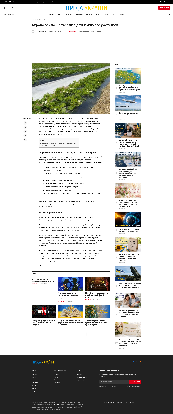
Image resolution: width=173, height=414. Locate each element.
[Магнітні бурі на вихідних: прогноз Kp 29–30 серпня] (128, 219)
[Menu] (169, 15)
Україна (51, 14)
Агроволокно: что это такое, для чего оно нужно (59, 143)
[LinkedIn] (25, 131)
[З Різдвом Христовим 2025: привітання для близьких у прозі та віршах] (97, 311)
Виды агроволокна (49, 145)
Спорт (113, 14)
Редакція (166, 2)
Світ (59, 14)
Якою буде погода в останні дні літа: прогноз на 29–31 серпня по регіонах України (129, 88)
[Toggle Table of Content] (75, 140)
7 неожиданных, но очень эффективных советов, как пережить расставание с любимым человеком (68, 296)
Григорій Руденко (41, 31)
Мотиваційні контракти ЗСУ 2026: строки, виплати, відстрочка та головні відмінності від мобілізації (130, 143)
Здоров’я (98, 14)
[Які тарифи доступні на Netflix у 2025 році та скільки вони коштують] (44, 311)
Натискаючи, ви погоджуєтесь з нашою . (120, 386)
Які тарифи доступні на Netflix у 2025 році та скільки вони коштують (43, 323)
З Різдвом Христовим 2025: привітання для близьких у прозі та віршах (96, 323)
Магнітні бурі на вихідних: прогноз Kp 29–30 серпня (129, 230)
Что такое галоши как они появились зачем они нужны (43, 280)
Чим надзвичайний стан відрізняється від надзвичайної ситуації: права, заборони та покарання (128, 173)
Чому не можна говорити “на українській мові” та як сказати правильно (70, 323)
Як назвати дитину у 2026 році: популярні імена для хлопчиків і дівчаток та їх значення (129, 313)
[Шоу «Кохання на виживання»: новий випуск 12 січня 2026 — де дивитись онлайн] (97, 284)
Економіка (79, 14)
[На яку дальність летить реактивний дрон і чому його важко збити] (128, 103)
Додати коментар (70, 334)
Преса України (55, 404)
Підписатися (164, 8)
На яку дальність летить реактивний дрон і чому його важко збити (34, 2)
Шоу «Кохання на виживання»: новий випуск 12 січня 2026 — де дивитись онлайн (97, 295)
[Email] (25, 139)
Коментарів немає (84, 31)
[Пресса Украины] (86, 8)
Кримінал (89, 14)
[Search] (167, 15)
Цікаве (120, 14)
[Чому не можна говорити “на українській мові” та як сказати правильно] (70, 311)
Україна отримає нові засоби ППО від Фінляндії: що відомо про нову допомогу (130, 285)
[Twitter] (25, 127)
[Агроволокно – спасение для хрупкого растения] (71, 88)
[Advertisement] (86, 46)
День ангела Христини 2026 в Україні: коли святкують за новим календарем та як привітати (130, 343)
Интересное (72, 31)
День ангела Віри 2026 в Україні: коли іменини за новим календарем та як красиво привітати (128, 203)
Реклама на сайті (157, 2)
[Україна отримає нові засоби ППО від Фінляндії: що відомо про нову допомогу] (128, 273)
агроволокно (44, 129)
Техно (106, 14)
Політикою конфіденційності (132, 386)
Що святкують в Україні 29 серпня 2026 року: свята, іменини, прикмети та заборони (129, 257)
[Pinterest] (25, 135)
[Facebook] (25, 123)
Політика (69, 14)
